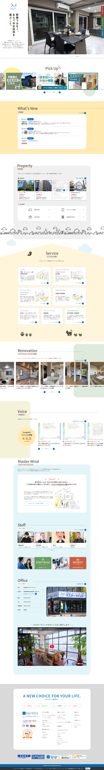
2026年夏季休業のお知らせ (33, 140)
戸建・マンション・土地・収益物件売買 (48, 715)
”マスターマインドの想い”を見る (35, 503)
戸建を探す (37, 210)
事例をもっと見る (79, 360)
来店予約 (29, 706)
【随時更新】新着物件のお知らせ (34, 131)
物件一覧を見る (80, 178)
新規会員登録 (76, 715)
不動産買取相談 (44, 720)
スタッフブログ (59, 740)
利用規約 (75, 726)
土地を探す (37, 217)
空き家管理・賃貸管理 (45, 726)
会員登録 (75, 706)
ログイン (75, 716)
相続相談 (43, 724)
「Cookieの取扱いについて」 (72, 768)
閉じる (88, 768)
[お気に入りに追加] (33, 181)
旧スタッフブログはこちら (61, 742)
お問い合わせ (45, 706)
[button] (44, 92)
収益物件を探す (70, 217)
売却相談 (60, 706)
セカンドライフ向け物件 (61, 718)
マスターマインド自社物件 (46, 716)
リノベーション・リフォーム (46, 718)
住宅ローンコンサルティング (46, 722)
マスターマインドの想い (61, 733)
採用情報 (58, 743)
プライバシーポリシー (77, 725)
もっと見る (81, 113)
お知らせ (58, 734)
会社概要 (58, 736)
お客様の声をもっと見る (78, 421)
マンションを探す (71, 210)
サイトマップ (76, 723)
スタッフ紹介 (59, 738)
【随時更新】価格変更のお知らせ (34, 121)
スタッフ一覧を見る (79, 530)
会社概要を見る (80, 584)
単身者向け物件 (59, 716)
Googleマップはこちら (29, 594)
